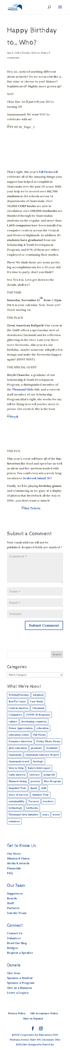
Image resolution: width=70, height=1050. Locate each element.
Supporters (15, 893)
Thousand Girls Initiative (23, 814)
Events (26, 52)
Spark (33, 788)
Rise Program (52, 781)
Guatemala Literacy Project (42, 754)
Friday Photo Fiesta (48, 741)
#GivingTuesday (19, 694)
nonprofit (49, 774)
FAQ (10, 873)
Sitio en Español (33, 1018)
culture (13, 721)
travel (56, 814)
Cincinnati (38, 708)
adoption (38, 694)
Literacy (34, 774)
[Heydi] (35, 430)
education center (19, 734)
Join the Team (16, 913)
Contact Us (14, 933)
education (43, 728)
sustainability (16, 801)
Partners (13, 908)
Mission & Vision (18, 858)
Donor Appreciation (21, 728)
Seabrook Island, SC (37, 478)
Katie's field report (39, 768)
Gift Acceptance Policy (44, 1013)
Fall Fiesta (46, 172)
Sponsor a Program (20, 983)
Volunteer (14, 938)
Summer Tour (40, 794)
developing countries (34, 721)
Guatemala (15, 754)
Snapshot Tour (17, 788)
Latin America (17, 774)
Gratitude (52, 748)
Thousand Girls (22, 389)
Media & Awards (18, 863)
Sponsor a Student (20, 978)
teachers (48, 801)
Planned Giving (18, 781)
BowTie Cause (17, 701)
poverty (35, 781)
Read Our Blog (17, 943)
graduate (36, 748)
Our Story (14, 853)
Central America (18, 708)
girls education (18, 748)
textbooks (32, 808)
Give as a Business (19, 988)
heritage (38, 761)
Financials (14, 868)
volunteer (14, 821)
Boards (12, 898)
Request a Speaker (20, 952)
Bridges (12, 948)
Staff (10, 903)
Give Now (13, 973)
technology (15, 808)
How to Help (38, 52)
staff (43, 788)
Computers (15, 714)
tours (45, 814)
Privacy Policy (16, 1013)
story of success (18, 794)
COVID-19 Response (38, 714)
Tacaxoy (33, 801)
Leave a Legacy (18, 992)
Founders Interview (20, 741)
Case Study (36, 701)
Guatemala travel (19, 761)
